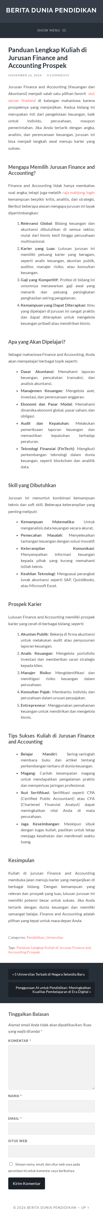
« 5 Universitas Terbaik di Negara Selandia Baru (48, 974)
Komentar (19, 1041)
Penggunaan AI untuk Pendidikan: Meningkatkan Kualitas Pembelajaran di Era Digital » (53, 990)
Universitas (54, 937)
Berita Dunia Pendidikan (51, 10)
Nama (15, 1096)
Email (15, 1119)
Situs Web (17, 1141)
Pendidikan (35, 937)
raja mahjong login (78, 192)
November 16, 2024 (25, 75)
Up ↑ (85, 1208)
